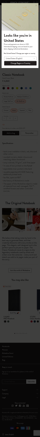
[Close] (36, 5)
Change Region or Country (20, 63)
